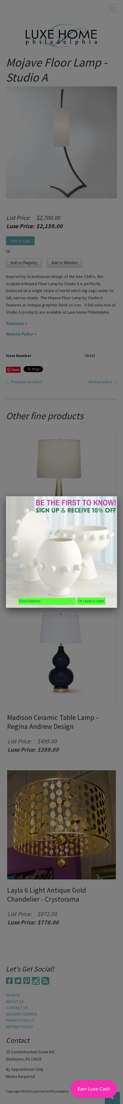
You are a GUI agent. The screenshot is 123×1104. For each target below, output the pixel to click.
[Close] (117, 496)
